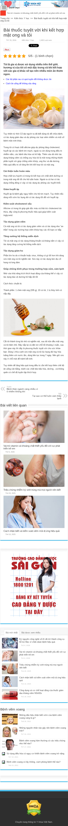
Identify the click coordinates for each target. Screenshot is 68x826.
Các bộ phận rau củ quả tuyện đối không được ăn (28, 79)
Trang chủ (4, 18)
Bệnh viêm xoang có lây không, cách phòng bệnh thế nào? (33, 762)
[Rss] (34, 818)
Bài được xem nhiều (31, 632)
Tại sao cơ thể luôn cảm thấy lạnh (46, 396)
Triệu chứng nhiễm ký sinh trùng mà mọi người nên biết (32, 489)
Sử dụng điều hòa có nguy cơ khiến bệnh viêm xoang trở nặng (35, 753)
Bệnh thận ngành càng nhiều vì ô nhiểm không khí (22, 389)
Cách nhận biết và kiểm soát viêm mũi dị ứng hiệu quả (31, 531)
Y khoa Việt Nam (44, 822)
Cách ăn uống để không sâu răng (21, 83)
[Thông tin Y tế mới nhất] (34, 3)
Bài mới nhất (12, 632)
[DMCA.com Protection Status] (34, 808)
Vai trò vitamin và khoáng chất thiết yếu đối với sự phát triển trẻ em (36, 13)
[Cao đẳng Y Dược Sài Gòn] (34, 585)
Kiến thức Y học (21, 18)
